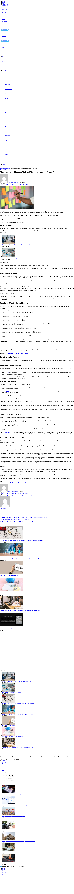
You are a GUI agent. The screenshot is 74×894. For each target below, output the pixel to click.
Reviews (6, 117)
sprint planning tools (8, 432)
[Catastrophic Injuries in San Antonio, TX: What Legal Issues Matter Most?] (8, 851)
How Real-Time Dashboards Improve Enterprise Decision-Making (14, 805)
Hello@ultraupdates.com (7, 760)
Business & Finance (6, 168)
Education (6, 130)
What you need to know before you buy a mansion (13, 258)
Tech (3, 51)
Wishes (6, 144)
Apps (3, 61)
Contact (3, 7)
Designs (4, 75)
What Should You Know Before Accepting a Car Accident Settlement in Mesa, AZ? (17, 863)
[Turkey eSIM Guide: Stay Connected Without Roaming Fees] (8, 815)
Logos (6, 79)
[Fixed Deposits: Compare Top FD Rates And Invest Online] (11, 590)
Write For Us (4, 9)
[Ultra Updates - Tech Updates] (8, 30)
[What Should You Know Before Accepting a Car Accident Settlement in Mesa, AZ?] (8, 862)
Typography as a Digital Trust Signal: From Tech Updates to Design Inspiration (16, 782)
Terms (3, 6)
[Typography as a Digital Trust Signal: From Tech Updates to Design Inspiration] (8, 781)
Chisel (7, 372)
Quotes (6, 149)
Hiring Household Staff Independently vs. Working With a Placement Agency (19, 244)
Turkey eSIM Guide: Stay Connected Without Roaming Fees (13, 816)
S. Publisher (10, 182)
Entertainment (7, 135)
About (3, 2)
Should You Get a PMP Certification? (9, 575)
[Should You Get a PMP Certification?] (11, 573)
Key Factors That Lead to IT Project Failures (17, 353)
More (3, 103)
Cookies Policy (5, 4)
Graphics (6, 158)
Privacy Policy (5, 5)
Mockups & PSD (8, 84)
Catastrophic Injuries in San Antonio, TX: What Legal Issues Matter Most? (16, 852)
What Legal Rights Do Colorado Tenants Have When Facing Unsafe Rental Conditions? (18, 841)
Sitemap (3, 8)
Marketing (6, 112)
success (16, 482)
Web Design (7, 126)
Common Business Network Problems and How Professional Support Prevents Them (20, 610)
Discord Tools (4, 10)
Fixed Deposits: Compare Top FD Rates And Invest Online (14, 593)
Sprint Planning (10, 482)
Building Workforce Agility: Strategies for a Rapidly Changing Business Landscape (19, 558)
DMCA (3, 3)
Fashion (6, 140)
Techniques (20, 482)
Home (3, 1)
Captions (6, 154)
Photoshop (6, 98)
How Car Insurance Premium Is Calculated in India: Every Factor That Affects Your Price (21, 540)
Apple (3, 65)
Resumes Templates (8, 89)
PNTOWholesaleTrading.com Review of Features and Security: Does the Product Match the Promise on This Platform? (28, 628)
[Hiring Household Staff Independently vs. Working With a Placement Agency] (8, 243)
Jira (5, 376)
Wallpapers (7, 93)
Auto (5, 121)
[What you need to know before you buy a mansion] (8, 256)
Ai (2, 56)
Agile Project (3, 482)
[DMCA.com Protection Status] (3, 866)
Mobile (4, 70)
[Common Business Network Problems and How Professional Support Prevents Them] (11, 608)
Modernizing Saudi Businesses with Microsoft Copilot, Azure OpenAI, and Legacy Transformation (20, 794)
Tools (25, 482)
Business (6, 107)
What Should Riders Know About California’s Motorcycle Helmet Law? (15, 830)
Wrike (7, 391)
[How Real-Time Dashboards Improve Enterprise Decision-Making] (8, 804)
